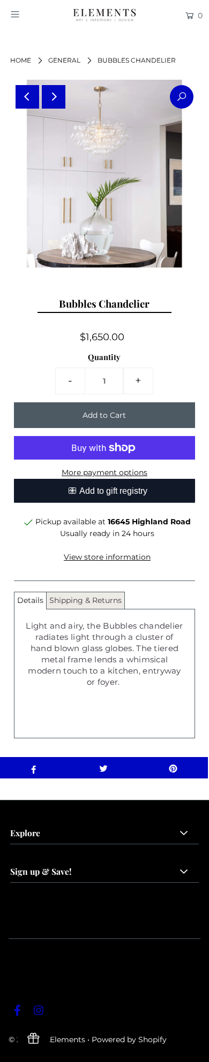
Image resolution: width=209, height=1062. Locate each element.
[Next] (53, 97)
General (64, 60)
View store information (107, 557)
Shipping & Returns (85, 600)
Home (20, 60)
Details (30, 600)
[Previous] (27, 97)
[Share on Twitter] (103, 767)
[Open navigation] (27, 14)
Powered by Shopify (129, 1039)
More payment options (104, 472)
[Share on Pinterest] (173, 767)
